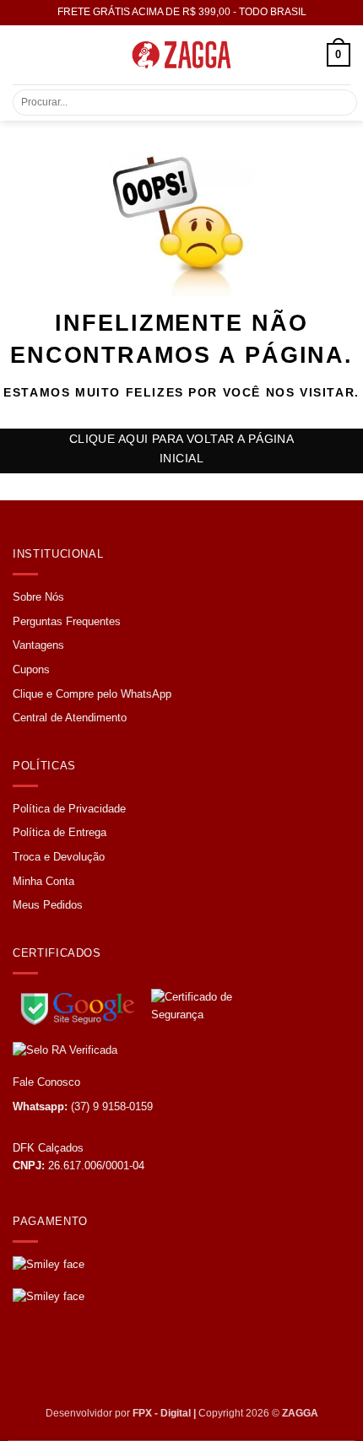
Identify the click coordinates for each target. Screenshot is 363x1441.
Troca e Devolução (59, 856)
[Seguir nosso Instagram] (59, 1359)
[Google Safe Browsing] (80, 1005)
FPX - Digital (162, 1413)
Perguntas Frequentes (67, 621)
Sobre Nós (38, 597)
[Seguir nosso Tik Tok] (89, 1359)
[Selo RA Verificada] (97, 1050)
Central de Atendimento (70, 717)
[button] (23, 54)
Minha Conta (43, 881)
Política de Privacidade (69, 808)
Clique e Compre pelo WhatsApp (92, 694)
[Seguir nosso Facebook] (28, 1359)
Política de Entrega (59, 832)
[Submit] (334, 102)
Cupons (31, 669)
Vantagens (38, 645)
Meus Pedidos (48, 905)
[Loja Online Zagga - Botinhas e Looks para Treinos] (181, 55)
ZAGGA (300, 1413)
